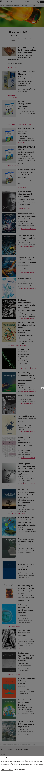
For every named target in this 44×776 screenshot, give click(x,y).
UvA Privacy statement (5, 765)
